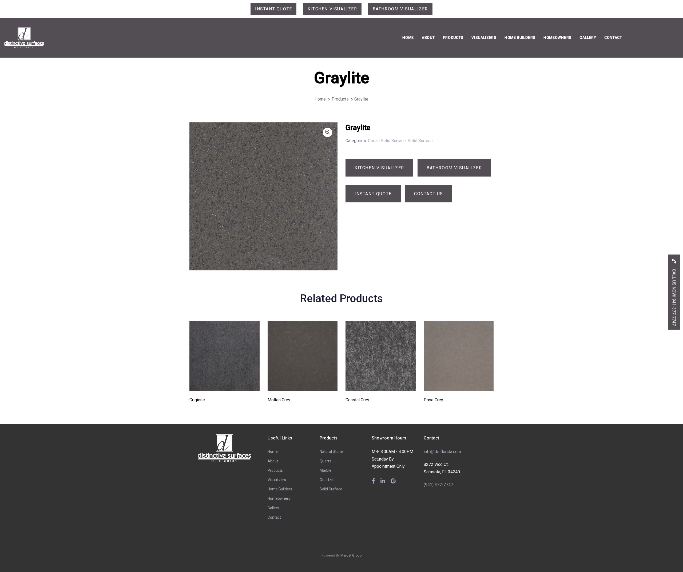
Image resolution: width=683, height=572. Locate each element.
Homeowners (279, 498)
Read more (224, 384)
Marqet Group (351, 555)
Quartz (325, 461)
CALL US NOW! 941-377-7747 (674, 297)
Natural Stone (331, 451)
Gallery (273, 508)
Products (275, 470)
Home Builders (280, 489)
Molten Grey (279, 399)
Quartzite (328, 480)
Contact (274, 517)
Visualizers (277, 480)
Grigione (197, 399)
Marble (325, 470)
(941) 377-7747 (438, 484)
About (273, 461)
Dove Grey (433, 399)
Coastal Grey (357, 399)
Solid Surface (331, 489)
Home (273, 451)
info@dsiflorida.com (442, 451)
